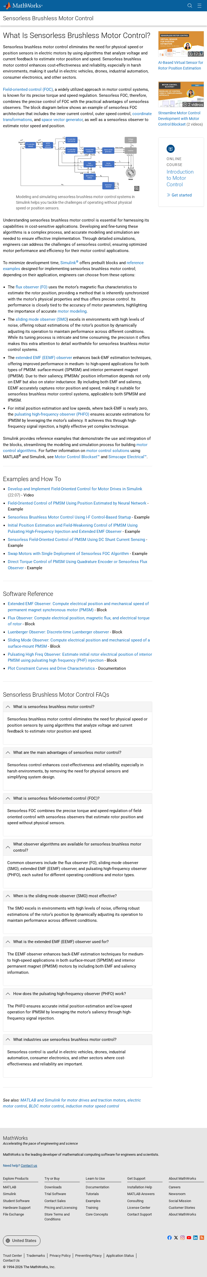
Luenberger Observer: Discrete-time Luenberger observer (58, 632)
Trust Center (12, 1256)
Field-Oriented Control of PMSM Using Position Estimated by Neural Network (77, 503)
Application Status (120, 1256)
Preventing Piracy (88, 1256)
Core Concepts (97, 1214)
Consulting (135, 1201)
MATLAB (9, 1187)
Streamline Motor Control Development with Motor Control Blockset (180, 118)
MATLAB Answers (141, 1194)
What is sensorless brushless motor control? (53, 706)
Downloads (53, 1187)
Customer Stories (182, 1208)
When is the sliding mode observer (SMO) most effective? (65, 895)
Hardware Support (16, 1208)
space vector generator (62, 119)
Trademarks (35, 1256)
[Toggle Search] (189, 5)
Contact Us (11, 1260)
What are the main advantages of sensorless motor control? (67, 752)
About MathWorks (182, 1214)
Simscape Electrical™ (127, 456)
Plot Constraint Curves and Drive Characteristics (51, 668)
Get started (182, 195)
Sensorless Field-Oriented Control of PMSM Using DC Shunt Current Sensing (76, 539)
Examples (93, 1201)
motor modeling (72, 311)
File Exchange (13, 1214)
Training (92, 1208)
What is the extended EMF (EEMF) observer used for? (61, 941)
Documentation (97, 1187)
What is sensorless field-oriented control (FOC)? (56, 798)
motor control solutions (107, 450)
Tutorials (92, 1194)
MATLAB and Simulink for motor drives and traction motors (73, 1100)
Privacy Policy (60, 1256)
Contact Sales (55, 1201)
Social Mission (180, 1201)
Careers (175, 1187)
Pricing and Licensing (60, 1208)
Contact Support (139, 1214)
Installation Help (139, 1187)
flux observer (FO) (31, 287)
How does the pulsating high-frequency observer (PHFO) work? (69, 993)
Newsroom (177, 1194)
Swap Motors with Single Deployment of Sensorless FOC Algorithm (68, 553)
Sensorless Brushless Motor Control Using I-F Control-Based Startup (69, 517)
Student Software (16, 1201)
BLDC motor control (46, 1106)
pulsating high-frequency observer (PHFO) (52, 414)
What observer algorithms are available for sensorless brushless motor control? (77, 847)
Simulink (69, 262)
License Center (138, 1208)
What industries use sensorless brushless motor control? (64, 1039)
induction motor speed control (92, 1106)
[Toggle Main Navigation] (199, 5)
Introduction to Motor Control (180, 178)
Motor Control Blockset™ (77, 456)
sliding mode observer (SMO (41, 319)
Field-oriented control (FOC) (28, 89)
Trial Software (55, 1194)
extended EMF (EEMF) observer (44, 357)
